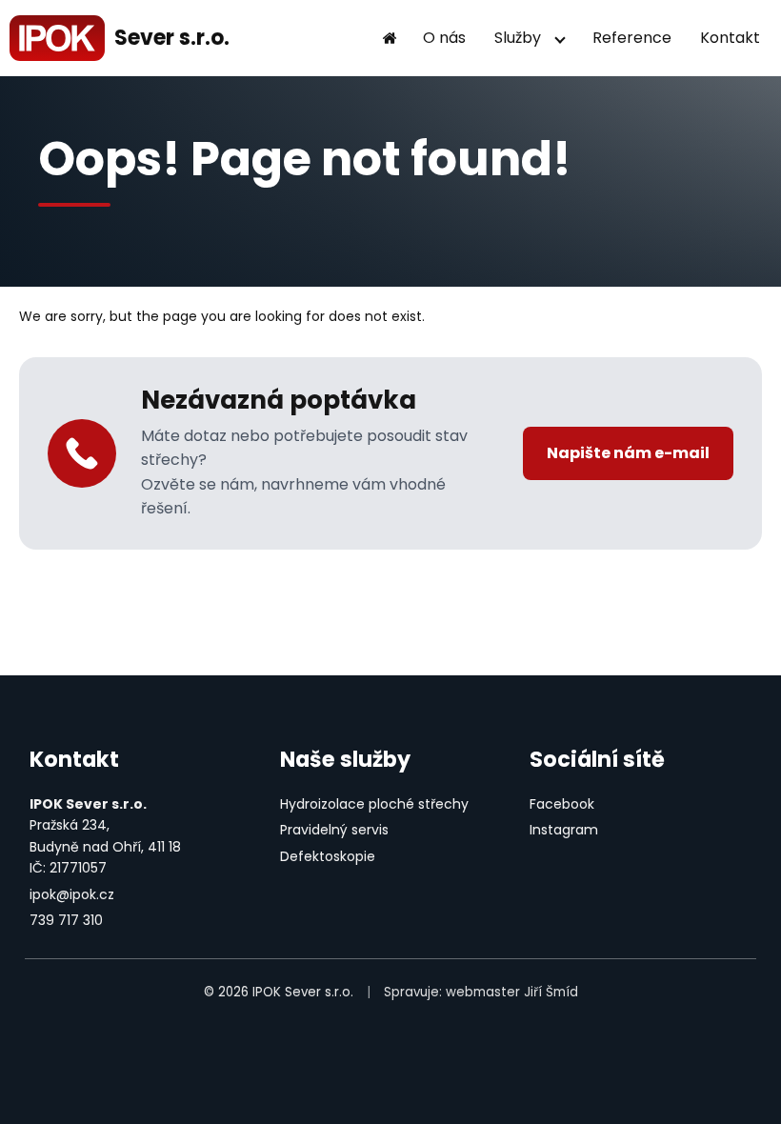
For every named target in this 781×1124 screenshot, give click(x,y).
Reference (631, 38)
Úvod (389, 37)
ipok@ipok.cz (72, 894)
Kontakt (730, 38)
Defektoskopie (327, 856)
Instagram (564, 829)
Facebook (562, 803)
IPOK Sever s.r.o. (302, 992)
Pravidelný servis (334, 829)
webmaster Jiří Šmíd (512, 992)
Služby (517, 38)
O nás (444, 38)
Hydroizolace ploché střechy (374, 803)
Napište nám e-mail (628, 453)
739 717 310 (66, 920)
